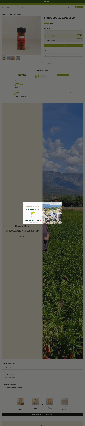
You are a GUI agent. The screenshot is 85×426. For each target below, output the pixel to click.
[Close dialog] (60, 203)
